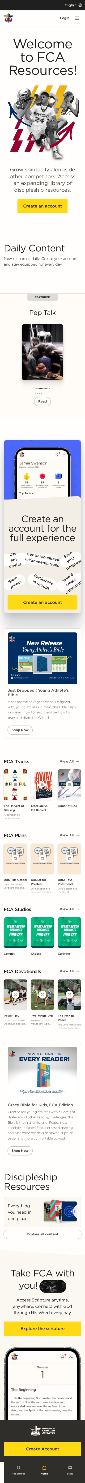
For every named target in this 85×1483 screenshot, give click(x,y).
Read (42, 401)
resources (18, 1473)
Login (64, 18)
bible (70, 1473)
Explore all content (42, 1234)
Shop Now (20, 730)
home (44, 1473)
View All (67, 761)
